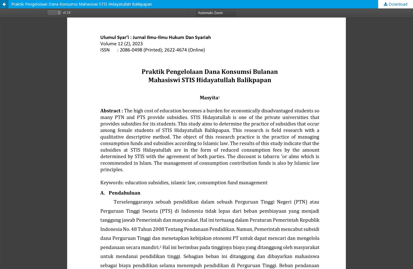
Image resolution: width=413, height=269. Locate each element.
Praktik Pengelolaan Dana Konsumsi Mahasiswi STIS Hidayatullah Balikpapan (81, 4)
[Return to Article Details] (4, 4)
